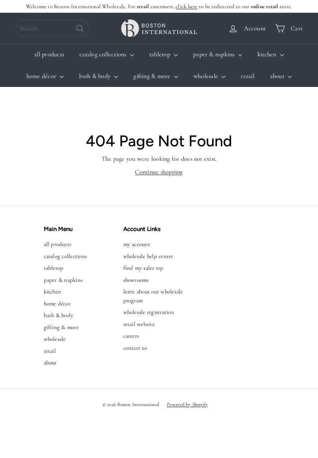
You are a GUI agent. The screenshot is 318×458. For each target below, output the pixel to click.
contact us (135, 347)
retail (247, 76)
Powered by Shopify (187, 404)
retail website (139, 324)
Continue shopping (159, 172)
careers (131, 335)
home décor (42, 76)
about (278, 76)
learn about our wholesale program (153, 296)
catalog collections (104, 54)
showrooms (136, 279)
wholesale (206, 76)
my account (136, 244)
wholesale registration (148, 312)
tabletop (160, 54)
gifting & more (152, 76)
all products (49, 54)
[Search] (80, 28)
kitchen (268, 54)
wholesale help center (148, 256)
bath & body (95, 76)
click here (186, 6)
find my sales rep (143, 267)
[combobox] (52, 28)
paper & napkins (214, 54)
